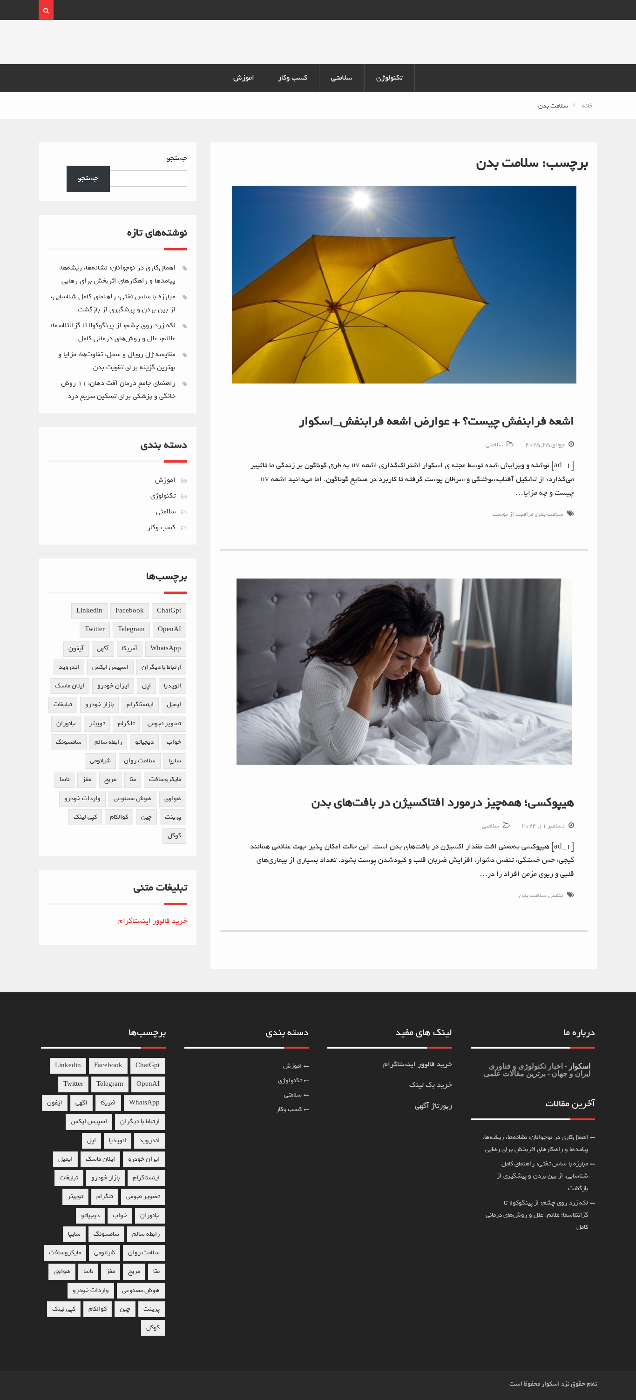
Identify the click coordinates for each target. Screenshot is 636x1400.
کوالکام (119, 817)
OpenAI (169, 629)
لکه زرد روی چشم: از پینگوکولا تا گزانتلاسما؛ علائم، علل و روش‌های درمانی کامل (537, 1215)
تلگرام (126, 723)
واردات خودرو (82, 798)
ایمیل (174, 704)
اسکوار (578, 1066)
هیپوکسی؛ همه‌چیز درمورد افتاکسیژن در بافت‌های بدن (442, 802)
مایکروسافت (165, 779)
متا (132, 779)
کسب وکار (292, 78)
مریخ (110, 779)
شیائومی (100, 760)
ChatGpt (169, 611)
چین (146, 817)
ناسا (64, 779)
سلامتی (341, 78)
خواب (174, 742)
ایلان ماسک (69, 685)
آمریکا (129, 648)
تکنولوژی (389, 78)
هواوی (172, 798)
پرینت (173, 817)
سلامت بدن (549, 514)
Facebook (129, 611)
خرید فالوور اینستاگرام (152, 921)
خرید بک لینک (430, 1085)
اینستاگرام (140, 704)
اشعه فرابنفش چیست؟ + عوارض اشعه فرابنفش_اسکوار (436, 421)
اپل (146, 685)
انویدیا (172, 685)
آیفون (76, 648)
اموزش (243, 78)
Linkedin (89, 611)
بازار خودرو (99, 704)
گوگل (174, 835)
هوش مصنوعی (132, 798)
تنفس (555, 895)
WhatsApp (165, 648)
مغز (86, 779)
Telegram (131, 629)
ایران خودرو (113, 685)
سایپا (175, 760)
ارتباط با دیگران (161, 667)
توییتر (97, 723)
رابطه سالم (108, 742)
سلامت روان (140, 760)
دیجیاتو (144, 742)
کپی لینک (85, 817)
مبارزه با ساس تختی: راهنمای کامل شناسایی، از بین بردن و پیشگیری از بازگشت (542, 1176)
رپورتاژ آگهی (433, 1106)
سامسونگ (68, 742)
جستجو (177, 158)
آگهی (103, 648)
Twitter (95, 629)
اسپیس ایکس (110, 667)
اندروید (69, 667)
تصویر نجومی (164, 723)
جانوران (66, 723)
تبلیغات (63, 704)
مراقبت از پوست (513, 514)
